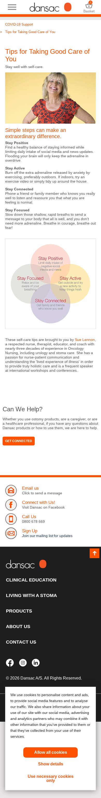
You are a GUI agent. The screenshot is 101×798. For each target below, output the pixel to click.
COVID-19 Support (19, 24)
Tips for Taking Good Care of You (30, 32)
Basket (89, 7)
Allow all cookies (50, 752)
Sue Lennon (85, 340)
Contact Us (21, 642)
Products (19, 611)
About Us (18, 626)
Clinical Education (31, 580)
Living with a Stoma (31, 595)
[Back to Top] (94, 553)
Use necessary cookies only (51, 778)
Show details (50, 764)
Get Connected (18, 441)
